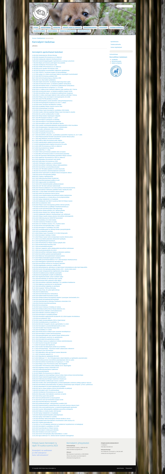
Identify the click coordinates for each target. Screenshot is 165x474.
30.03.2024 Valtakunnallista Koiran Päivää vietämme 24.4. (48, 309)
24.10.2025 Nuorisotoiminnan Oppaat (43, 148)
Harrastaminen (46, 27)
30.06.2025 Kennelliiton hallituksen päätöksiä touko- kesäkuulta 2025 (52, 189)
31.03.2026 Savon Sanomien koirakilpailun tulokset (46, 104)
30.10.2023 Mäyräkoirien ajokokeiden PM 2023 (45, 356)
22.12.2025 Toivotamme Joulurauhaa (42, 131)
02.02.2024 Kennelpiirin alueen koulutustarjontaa (46, 333)
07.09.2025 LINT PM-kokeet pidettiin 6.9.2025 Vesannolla (48, 169)
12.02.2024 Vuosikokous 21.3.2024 (42, 329)
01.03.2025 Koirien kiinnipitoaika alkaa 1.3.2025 (45, 225)
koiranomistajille (116, 61)
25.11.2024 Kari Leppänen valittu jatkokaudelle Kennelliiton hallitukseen (53, 248)
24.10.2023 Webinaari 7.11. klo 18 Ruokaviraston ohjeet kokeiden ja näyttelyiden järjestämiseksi (59, 358)
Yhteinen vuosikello (116, 27)
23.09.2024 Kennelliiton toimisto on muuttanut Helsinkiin (48, 263)
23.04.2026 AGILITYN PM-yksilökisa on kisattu (45, 99)
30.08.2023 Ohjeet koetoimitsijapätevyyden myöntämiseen (49, 377)
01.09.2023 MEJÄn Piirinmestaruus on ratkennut (46, 373)
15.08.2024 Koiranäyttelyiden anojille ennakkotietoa (47, 275)
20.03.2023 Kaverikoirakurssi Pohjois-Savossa (45, 428)
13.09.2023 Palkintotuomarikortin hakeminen (45, 369)
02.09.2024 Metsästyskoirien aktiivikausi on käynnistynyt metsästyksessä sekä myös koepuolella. (59, 267)
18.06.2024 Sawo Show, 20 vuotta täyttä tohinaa (45, 290)
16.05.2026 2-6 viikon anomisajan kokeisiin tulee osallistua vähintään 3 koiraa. (54, 95)
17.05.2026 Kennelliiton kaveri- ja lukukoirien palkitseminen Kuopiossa (52, 93)
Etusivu (36, 27)
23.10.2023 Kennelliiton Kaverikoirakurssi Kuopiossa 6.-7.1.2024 (50, 362)
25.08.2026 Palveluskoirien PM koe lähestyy (44, 55)
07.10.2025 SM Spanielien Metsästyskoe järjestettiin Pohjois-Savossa (52, 155)
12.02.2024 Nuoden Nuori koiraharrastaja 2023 (45, 328)
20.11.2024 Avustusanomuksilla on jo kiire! (44, 250)
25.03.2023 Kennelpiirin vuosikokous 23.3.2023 (45, 426)
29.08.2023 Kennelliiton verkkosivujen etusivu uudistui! (48, 381)
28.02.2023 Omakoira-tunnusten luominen (44, 432)
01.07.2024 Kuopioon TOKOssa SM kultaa (44, 288)
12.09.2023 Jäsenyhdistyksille (40, 371)
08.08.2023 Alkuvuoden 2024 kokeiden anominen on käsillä (49, 394)
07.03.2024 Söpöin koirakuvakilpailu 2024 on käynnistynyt (48, 320)
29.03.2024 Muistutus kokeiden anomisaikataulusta (47, 311)
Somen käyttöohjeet (116, 47)
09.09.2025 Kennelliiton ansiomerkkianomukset (45, 167)
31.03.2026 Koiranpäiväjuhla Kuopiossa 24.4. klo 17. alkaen (49, 102)
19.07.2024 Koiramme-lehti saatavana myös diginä (46, 280)
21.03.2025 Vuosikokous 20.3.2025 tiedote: (44, 220)
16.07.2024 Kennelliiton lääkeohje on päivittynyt (46, 286)
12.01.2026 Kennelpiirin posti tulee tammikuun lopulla (48, 123)
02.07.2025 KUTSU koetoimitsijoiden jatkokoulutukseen (48, 184)
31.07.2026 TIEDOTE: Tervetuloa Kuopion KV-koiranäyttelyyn (49, 72)
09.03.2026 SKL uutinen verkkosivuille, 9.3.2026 (45, 114)
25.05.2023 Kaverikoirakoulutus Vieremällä (44, 401)
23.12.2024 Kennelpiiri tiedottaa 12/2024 (44, 235)
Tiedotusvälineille (116, 44)
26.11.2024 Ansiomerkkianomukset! (42, 246)
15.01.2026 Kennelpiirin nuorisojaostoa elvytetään (46, 121)
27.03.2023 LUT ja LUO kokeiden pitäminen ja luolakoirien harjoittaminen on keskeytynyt (57, 424)
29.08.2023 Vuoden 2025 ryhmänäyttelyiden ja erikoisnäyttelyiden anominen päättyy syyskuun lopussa (61, 382)
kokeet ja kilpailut (117, 63)
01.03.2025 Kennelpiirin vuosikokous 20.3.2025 (45, 227)
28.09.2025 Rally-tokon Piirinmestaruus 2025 (45, 161)
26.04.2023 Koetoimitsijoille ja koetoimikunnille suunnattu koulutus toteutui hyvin (55, 405)
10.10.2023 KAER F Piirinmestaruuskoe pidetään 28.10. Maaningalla (51, 365)
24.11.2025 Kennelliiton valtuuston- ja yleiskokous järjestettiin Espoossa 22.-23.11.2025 (57, 135)
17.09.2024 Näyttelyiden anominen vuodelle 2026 (46, 265)
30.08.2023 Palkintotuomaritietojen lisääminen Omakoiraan (49, 379)
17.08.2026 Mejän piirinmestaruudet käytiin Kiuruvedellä (48, 63)
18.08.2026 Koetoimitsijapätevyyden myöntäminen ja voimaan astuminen (53, 61)
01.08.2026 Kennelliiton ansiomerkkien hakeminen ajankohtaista (50, 70)
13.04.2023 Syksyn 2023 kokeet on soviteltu (44, 416)
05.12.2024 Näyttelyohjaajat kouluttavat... (44, 241)
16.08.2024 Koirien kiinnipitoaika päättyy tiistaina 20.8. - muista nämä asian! (54, 269)
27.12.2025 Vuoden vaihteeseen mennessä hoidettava (47, 129)
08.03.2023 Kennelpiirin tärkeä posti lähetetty (45, 430)
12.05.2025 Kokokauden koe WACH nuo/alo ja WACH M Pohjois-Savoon (52, 201)
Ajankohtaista (114, 41)
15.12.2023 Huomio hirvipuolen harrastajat (44, 343)
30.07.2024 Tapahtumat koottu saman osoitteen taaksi (47, 276)
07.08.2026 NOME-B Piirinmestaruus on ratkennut (46, 66)
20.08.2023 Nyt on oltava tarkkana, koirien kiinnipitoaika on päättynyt (52, 388)
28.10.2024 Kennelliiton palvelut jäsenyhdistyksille (46, 254)
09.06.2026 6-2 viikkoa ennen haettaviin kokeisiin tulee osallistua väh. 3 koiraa (54, 89)
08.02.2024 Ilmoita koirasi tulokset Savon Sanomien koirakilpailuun (51, 331)
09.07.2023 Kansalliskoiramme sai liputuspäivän (46, 398)
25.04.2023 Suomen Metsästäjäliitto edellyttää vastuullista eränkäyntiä (52, 409)
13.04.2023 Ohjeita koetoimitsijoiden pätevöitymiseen (47, 415)
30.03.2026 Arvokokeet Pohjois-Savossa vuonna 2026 (47, 106)
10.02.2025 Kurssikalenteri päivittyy (42, 231)
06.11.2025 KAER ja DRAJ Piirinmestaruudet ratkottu (47, 140)
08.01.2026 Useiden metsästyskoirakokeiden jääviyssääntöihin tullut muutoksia (55, 125)
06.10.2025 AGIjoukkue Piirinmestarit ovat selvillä (46, 159)
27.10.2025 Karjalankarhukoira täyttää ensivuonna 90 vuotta (49, 144)
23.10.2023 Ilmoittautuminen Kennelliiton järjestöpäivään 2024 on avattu (53, 360)
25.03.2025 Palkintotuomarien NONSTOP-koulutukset (47, 218)
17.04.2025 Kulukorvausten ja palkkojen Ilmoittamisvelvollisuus (50, 206)
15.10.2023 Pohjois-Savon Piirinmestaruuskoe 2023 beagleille (49, 364)
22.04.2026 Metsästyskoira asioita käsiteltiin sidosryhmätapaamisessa (52, 100)
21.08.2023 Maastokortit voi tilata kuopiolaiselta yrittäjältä (48, 386)
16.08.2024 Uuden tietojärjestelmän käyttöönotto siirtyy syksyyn (50, 271)
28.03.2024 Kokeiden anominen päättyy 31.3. (45, 312)
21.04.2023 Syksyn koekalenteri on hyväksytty (45, 413)
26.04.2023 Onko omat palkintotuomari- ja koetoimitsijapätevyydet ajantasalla (54, 407)
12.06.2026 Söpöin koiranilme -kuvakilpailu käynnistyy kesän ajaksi (51, 82)
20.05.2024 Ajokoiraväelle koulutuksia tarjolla (45, 295)
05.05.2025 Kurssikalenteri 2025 (41, 203)
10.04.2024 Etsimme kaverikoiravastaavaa (44, 303)
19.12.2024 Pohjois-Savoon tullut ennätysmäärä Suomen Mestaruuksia (52, 237)
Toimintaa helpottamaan (68, 31)
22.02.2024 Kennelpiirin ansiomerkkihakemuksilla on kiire (48, 326)
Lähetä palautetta (84, 31)
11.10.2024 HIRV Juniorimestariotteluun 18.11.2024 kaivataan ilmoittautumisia (54, 259)
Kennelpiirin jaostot (90, 27)
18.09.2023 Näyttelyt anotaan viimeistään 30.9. (45, 367)
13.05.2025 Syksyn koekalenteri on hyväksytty (45, 199)
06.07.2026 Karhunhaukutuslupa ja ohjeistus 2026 (46, 78)
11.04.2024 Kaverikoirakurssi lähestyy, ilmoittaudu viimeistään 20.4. (51, 301)
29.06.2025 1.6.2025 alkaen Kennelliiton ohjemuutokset (48, 191)
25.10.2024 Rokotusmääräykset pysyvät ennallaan (46, 258)
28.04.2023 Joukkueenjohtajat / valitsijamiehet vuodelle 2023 (49, 403)
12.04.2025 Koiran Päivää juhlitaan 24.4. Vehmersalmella (48, 210)
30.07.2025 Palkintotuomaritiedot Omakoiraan (45, 178)
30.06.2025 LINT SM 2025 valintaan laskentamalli (46, 186)
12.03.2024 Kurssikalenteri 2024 (41, 318)
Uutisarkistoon (114, 54)
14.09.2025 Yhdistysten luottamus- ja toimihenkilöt (46, 163)
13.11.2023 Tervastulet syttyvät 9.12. (42, 354)
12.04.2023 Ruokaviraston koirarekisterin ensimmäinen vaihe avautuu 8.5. (53, 420)
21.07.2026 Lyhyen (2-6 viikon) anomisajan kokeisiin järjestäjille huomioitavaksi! (55, 74)
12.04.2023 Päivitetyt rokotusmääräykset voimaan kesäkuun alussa (51, 418)
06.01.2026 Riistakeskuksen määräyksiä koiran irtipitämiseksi (49, 127)
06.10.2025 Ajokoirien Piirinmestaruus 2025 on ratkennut (48, 157)
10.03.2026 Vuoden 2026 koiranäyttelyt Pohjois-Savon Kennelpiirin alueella (53, 112)
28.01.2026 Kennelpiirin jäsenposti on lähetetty (45, 119)
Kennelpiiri (56, 27)
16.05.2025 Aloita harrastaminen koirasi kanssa (45, 193)
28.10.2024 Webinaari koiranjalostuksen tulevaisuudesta (48, 256)
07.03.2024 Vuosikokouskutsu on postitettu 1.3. (45, 322)
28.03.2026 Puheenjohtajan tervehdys (43, 108)
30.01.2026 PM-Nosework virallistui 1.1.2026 (44, 118)
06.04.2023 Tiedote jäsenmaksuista (42, 422)
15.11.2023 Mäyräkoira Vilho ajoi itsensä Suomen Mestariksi (49, 352)
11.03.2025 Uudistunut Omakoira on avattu (44, 222)
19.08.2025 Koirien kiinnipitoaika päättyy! (44, 174)
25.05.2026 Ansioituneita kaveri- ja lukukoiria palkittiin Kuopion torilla (52, 91)
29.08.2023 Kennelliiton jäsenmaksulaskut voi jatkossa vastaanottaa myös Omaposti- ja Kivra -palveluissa (62, 384)
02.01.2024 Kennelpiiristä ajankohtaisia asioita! (45, 339)
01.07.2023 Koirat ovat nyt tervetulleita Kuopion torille (47, 399)
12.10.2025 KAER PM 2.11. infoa (41, 150)
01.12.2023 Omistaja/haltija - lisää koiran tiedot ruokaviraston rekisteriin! (53, 348)
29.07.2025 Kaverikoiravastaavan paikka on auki (46, 180)
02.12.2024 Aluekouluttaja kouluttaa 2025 (44, 244)
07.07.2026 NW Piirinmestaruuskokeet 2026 (44, 76)
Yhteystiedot (103, 27)
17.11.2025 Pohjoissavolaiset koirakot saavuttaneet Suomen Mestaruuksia (53, 136)
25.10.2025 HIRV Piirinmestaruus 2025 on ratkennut (47, 146)
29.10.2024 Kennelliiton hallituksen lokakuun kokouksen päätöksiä (51, 252)
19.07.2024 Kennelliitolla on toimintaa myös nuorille (47, 278)
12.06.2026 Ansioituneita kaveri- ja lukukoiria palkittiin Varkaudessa (51, 83)
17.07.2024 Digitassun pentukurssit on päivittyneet (46, 284)
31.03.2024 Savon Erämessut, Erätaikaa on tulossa (46, 307)
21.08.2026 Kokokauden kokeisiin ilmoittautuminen (47, 59)
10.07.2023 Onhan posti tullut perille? (43, 396)
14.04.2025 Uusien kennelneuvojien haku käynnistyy (47, 208)
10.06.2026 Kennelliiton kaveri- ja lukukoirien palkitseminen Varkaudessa (53, 85)
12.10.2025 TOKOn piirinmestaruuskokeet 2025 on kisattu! (49, 152)
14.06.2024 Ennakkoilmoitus (40, 292)
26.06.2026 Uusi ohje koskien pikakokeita (44, 80)
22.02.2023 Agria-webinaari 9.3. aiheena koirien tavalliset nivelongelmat (53, 435)
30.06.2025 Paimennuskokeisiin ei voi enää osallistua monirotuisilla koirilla (53, 188)
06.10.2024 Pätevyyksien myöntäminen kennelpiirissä (47, 261)
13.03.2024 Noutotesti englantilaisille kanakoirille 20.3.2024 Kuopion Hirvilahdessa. (56, 316)
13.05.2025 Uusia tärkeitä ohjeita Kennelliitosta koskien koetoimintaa (52, 195)
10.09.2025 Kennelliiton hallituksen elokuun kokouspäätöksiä (49, 165)
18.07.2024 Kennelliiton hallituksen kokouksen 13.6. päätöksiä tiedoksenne (53, 282)
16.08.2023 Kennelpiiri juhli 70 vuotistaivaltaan (45, 390)
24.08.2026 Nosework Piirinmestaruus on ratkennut (47, 57)
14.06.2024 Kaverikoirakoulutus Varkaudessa (45, 293)
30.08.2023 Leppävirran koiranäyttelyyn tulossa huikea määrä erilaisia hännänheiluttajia (57, 375)
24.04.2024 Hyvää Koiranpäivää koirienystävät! (45, 299)
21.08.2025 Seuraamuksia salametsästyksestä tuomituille (48, 171)
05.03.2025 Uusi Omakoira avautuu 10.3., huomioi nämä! (48, 223)
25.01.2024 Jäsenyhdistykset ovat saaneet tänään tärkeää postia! (50, 335)
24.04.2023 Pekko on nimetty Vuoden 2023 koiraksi (46, 411)
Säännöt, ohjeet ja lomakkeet (72, 27)
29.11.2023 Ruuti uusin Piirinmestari (42, 350)
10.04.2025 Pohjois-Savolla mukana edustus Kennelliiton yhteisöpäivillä (52, 216)
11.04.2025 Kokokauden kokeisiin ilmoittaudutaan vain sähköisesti (51, 214)
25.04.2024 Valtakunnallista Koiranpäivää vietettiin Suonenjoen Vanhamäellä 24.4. (55, 297)
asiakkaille (115, 59)
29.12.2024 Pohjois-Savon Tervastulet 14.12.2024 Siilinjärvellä (49, 233)
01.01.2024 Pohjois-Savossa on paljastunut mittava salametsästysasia (52, 341)
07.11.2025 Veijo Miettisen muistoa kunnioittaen (46, 138)
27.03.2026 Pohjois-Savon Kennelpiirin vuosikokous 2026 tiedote (50, 110)
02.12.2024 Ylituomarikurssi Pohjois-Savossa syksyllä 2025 (48, 242)
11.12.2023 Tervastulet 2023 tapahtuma (43, 345)
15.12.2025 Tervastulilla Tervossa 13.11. (43, 133)
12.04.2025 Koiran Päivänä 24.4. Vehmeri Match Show (47, 212)
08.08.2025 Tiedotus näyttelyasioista (42, 176)
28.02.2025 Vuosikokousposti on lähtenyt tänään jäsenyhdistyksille (51, 229)
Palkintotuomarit (39, 31)
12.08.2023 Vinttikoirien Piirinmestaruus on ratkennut (47, 392)
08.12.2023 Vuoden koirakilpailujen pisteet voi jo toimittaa (48, 346)
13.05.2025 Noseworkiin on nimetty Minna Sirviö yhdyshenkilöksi (50, 197)
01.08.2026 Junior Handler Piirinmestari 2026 (45, 68)
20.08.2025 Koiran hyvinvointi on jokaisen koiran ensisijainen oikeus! (52, 172)
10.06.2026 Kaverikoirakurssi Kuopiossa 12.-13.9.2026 (47, 87)
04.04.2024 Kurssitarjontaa (40, 305)
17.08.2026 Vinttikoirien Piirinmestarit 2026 (44, 65)
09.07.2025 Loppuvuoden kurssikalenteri (44, 182)
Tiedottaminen (52, 31)
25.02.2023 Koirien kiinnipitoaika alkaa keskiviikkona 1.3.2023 (49, 434)
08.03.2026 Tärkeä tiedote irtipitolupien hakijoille (46, 116)
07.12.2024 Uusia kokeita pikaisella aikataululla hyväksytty (48, 239)
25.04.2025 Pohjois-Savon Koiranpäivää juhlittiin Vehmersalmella (51, 205)
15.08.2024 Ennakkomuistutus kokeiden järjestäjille (47, 273)
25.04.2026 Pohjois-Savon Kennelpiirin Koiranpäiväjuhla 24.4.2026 (51, 97)
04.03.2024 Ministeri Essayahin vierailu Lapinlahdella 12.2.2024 (50, 324)
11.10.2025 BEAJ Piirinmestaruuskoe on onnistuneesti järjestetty (50, 153)
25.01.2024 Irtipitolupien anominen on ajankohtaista (47, 337)
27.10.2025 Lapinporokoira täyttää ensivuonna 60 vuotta (48, 142)
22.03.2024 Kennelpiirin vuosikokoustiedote (44, 314)
